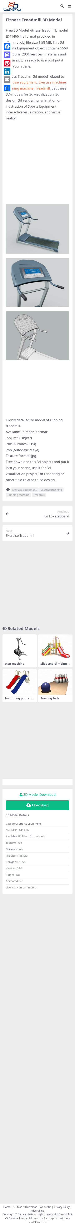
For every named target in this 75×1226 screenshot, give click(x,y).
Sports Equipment (30, 824)
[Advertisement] (37, 162)
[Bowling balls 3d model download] (55, 682)
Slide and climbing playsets (55, 665)
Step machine (14, 664)
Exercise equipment (21, 82)
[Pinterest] (7, 63)
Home (6, 1207)
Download (40, 805)
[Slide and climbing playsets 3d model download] (55, 647)
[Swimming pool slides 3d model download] (19, 682)
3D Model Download (25, 1207)
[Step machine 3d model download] (19, 647)
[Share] (7, 88)
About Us (45, 1207)
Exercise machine (52, 82)
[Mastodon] (7, 55)
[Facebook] (7, 46)
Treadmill (42, 88)
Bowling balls (50, 698)
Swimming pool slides (19, 700)
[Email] (7, 80)
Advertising (37, 1210)
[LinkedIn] (7, 71)
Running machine (20, 88)
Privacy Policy (62, 1207)
